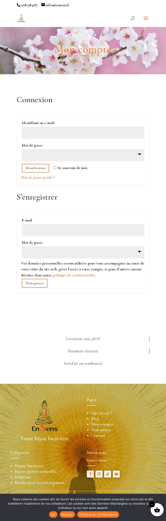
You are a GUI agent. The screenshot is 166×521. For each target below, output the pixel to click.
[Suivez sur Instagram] (99, 474)
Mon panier (101, 429)
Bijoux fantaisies (29, 465)
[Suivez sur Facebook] (90, 474)
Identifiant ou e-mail (39, 122)
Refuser (67, 514)
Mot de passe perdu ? (38, 177)
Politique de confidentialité (98, 514)
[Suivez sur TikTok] (107, 474)
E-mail (28, 220)
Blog (95, 418)
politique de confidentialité (74, 275)
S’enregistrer (35, 283)
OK (53, 514)
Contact (98, 435)
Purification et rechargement (40, 482)
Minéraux (23, 477)
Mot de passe (33, 145)
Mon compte (102, 424)
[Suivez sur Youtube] (116, 474)
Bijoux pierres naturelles (35, 471)
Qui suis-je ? (101, 413)
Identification (35, 168)
